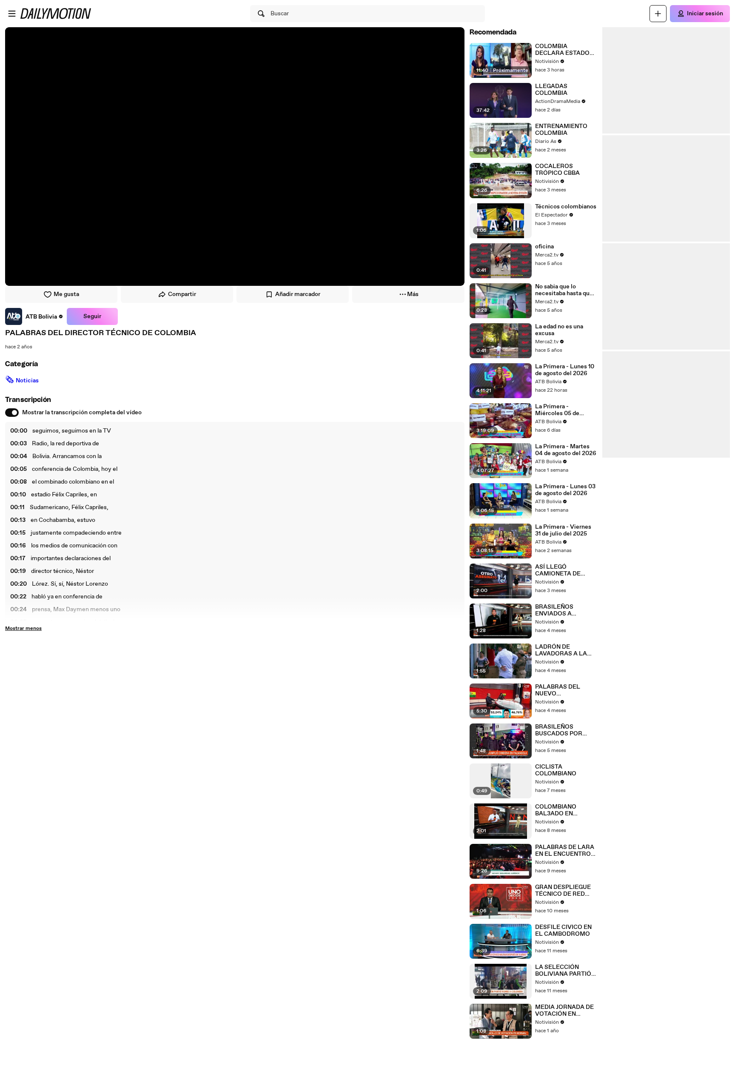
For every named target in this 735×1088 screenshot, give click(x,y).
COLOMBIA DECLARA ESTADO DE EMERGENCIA (562, 50)
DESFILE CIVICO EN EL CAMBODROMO (563, 930)
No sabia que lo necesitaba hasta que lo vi (564, 290)
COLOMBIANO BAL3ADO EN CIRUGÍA (555, 810)
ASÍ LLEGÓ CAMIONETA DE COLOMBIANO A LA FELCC (563, 570)
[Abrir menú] (12, 13)
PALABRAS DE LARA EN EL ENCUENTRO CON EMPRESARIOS (564, 850)
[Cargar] (658, 13)
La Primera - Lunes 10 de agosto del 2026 (564, 370)
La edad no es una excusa (559, 330)
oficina (544, 246)
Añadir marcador (297, 294)
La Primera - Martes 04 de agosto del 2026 (565, 450)
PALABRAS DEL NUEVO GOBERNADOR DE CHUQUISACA (561, 690)
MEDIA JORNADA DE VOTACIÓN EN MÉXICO (564, 1010)
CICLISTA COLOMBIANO (555, 770)
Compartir (182, 294)
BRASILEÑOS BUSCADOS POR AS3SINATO (558, 730)
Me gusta (66, 294)
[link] (34, 316)
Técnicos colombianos (565, 206)
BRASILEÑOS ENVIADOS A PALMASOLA (554, 610)
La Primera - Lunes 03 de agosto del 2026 (565, 490)
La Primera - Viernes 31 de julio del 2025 (563, 530)
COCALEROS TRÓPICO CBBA (557, 170)
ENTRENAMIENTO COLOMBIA (561, 130)
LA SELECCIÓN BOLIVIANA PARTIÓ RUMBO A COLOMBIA (566, 970)
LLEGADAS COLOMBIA (551, 90)
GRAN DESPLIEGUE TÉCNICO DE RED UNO (563, 890)
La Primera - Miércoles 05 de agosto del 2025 (557, 410)
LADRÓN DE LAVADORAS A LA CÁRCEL (561, 650)
